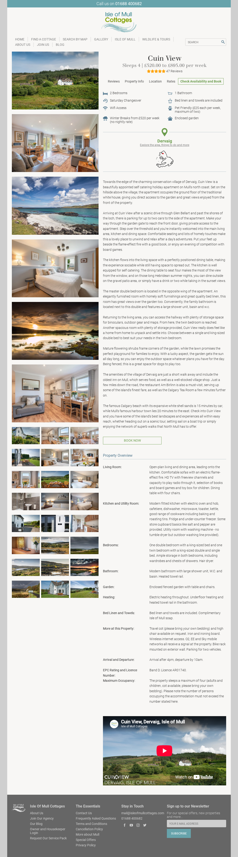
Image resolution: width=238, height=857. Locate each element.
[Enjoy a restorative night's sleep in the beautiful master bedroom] (55, 268)
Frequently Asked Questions (96, 818)
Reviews (114, 81)
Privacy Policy (86, 845)
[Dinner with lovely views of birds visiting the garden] (26, 479)
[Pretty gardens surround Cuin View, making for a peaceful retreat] (26, 435)
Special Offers (86, 840)
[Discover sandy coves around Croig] (55, 205)
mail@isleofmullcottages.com (142, 813)
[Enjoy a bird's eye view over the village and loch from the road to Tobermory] (26, 567)
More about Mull (87, 834)
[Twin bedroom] (84, 501)
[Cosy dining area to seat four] (55, 393)
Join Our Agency (42, 818)
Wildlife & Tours (156, 39)
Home (19, 39)
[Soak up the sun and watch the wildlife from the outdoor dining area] (55, 479)
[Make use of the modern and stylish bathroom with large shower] (26, 501)
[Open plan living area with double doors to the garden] (55, 143)
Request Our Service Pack (48, 838)
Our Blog (36, 824)
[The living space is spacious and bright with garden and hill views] (84, 435)
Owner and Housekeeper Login (47, 831)
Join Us (43, 44)
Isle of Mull (125, 39)
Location (155, 81)
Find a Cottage (43, 39)
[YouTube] (131, 825)
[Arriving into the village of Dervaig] (26, 589)
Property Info (134, 81)
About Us (22, 44)
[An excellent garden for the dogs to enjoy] (84, 589)
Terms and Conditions (91, 824)
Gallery (101, 39)
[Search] (223, 42)
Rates (171, 81)
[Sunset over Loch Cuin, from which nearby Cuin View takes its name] (55, 330)
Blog (60, 44)
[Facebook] (124, 825)
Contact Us (84, 813)
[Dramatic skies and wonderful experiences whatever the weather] (84, 545)
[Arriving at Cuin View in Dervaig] (26, 523)
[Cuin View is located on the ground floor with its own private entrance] (55, 589)
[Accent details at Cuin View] (26, 545)
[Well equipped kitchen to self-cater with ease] (55, 435)
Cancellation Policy (89, 829)
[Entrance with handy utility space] (84, 523)
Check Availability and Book (200, 81)
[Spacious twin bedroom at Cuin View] (84, 479)
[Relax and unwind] (84, 457)
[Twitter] (144, 825)
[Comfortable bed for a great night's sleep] (55, 457)
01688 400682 (128, 3)
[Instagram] (138, 825)
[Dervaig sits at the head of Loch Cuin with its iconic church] (55, 545)
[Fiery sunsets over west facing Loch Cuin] (84, 567)
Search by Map (75, 39)
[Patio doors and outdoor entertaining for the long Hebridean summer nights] (26, 457)
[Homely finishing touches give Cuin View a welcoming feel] (55, 501)
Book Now (132, 440)
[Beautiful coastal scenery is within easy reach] (55, 567)
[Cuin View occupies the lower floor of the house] (55, 80)
